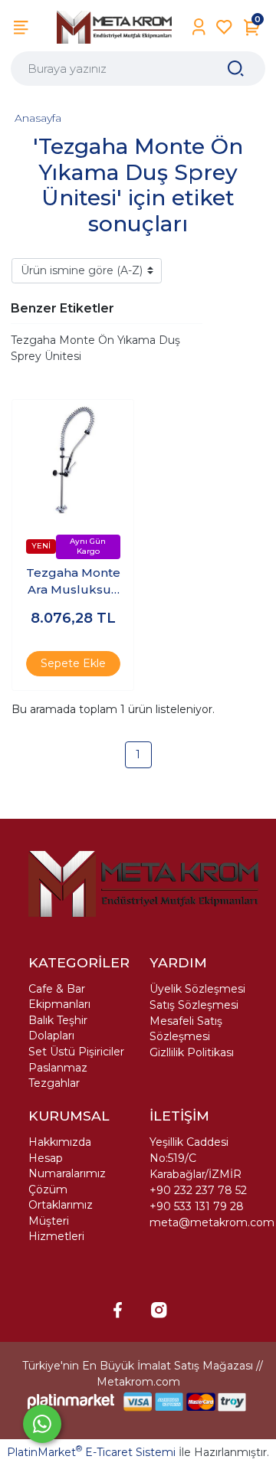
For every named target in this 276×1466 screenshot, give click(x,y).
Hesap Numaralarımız (67, 1165)
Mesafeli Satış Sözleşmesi (186, 1028)
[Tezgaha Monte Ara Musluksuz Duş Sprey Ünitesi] (72, 460)
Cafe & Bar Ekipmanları (59, 996)
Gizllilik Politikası (192, 1052)
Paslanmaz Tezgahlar (57, 1075)
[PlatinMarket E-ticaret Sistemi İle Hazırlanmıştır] (71, 1401)
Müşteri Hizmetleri (56, 1228)
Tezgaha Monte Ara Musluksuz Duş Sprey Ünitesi (73, 582)
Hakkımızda (59, 1142)
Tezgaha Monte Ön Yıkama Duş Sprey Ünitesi (95, 348)
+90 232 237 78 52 (198, 1190)
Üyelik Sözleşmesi (197, 989)
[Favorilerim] (224, 27)
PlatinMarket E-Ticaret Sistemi (91, 1452)
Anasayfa (38, 118)
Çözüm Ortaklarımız (60, 1197)
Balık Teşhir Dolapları (57, 1027)
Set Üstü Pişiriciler (76, 1052)
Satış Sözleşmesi (194, 1005)
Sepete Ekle (73, 663)
